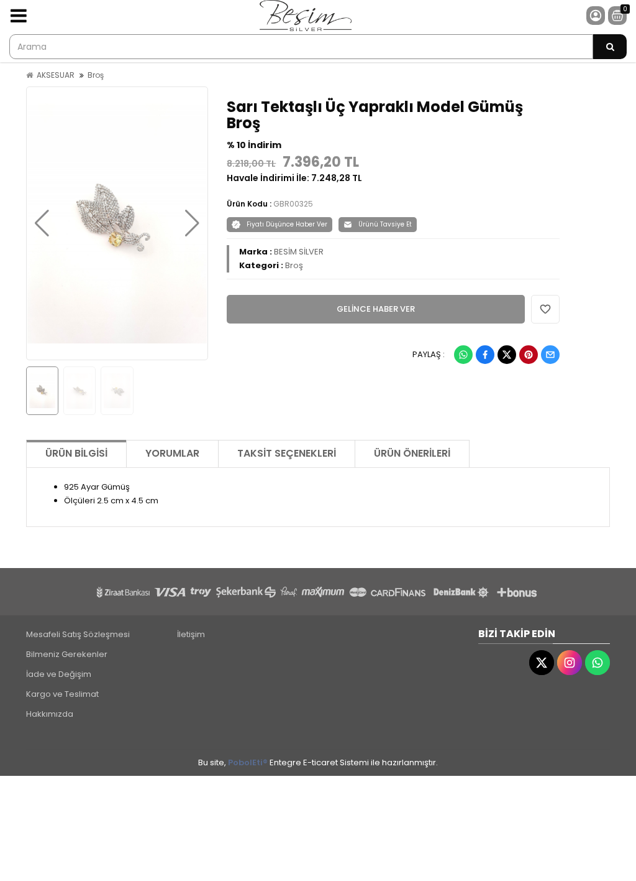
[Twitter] (506, 354)
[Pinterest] (528, 354)
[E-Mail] (550, 354)
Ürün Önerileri (412, 453)
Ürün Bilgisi (76, 453)
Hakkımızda (49, 714)
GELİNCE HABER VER (376, 309)
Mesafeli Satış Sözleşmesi (78, 634)
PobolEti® (248, 762)
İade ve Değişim (58, 674)
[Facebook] (485, 354)
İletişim (191, 634)
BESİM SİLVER (299, 252)
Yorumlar (172, 453)
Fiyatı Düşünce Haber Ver (287, 224)
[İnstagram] (569, 662)
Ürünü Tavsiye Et (385, 224)
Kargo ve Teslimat (62, 694)
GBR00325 (293, 203)
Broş (96, 75)
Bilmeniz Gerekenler (66, 654)
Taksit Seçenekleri (286, 453)
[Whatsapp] (463, 354)
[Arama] (610, 46)
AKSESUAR (56, 75)
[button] (42, 223)
